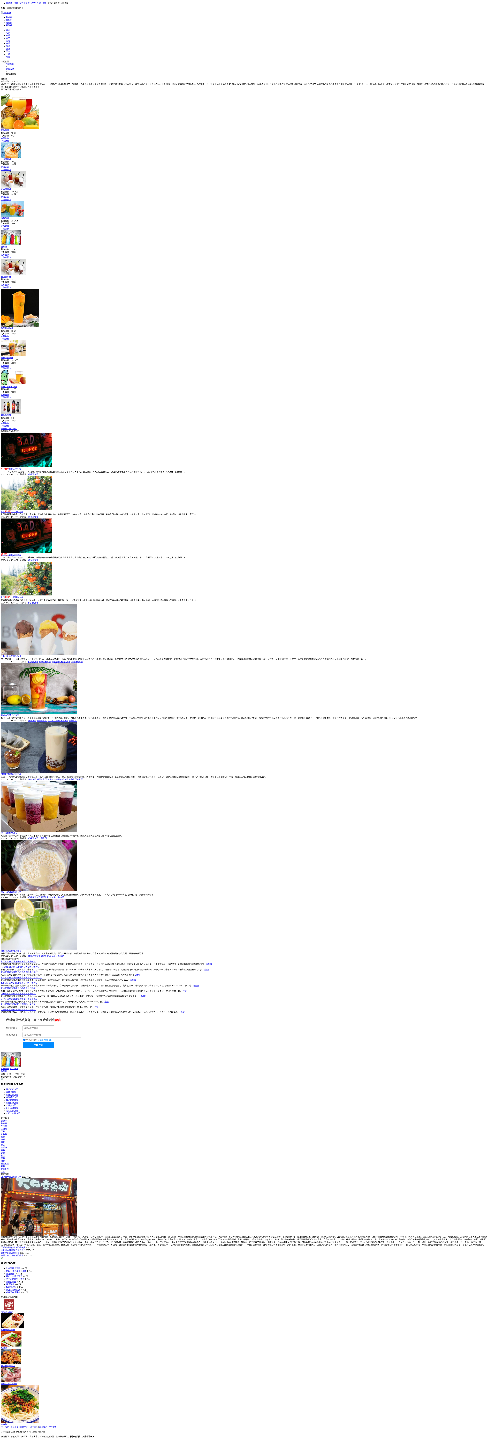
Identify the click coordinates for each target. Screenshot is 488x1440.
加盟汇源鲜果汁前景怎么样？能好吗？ (18, 988)
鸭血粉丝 (5, 1169)
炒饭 (3, 1166)
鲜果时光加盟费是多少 (11, 951)
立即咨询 (38, 1045)
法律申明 (24, 1427)
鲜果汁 (4, 247)
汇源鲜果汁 (6, 159)
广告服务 (53, 1427)
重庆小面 (5, 1163)
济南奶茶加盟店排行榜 (11, 774)
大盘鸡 (4, 1121)
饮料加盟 (32, 720)
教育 (8, 46)
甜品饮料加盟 (54, 720)
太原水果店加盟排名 (10, 1253)
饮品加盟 (43, 838)
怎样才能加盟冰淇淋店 (11, 656)
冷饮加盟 (56, 662)
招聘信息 (34, 1427)
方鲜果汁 (5, 218)
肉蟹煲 (4, 1129)
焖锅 (3, 1150)
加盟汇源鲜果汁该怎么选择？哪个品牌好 (19, 972)
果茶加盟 (73, 720)
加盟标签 (10, 69)
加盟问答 (32, 3)
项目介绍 (14, 1069)
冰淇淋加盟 (65, 662)
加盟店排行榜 (11, 469)
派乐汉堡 (10, 1284)
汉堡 (3, 1139)
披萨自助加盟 (12, 1100)
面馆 (3, 1131)
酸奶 (3, 1137)
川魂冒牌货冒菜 (13, 1268)
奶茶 (3, 1145)
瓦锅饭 (4, 1134)
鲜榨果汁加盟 (34, 897)
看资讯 (9, 23)
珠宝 (8, 57)
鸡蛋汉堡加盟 (12, 1103)
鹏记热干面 (11, 1282)
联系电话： (12, 1035)
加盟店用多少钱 (12, 511)
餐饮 (8, 33)
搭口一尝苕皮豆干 (14, 1276)
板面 (3, 1155)
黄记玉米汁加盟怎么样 (11, 892)
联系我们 (43, 1427)
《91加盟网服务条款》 (45, 1040)
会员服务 (15, 1427)
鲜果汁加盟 (33, 474)
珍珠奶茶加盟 (34, 956)
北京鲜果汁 (6, 189)
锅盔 (3, 1153)
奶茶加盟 (64, 779)
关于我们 (5, 1427)
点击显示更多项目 (9, 429)
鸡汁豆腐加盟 (12, 1095)
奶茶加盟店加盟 (76, 779)
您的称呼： (12, 1028)
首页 (8, 30)
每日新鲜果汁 (7, 358)
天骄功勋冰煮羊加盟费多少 (13, 1247)
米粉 (3, 1142)
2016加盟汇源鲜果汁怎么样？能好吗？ (18, 1010)
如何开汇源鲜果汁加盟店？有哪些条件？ (19, 983)
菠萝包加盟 (11, 1092)
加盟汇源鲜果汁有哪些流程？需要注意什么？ (21, 977)
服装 (8, 35)
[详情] (209, 964)
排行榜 (9, 3)
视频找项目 (42, 3)
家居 (8, 43)
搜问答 (9, 25)
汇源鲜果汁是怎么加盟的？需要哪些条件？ (20, 967)
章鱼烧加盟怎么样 (11, 1177)
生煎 (3, 1171)
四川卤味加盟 (12, 1108)
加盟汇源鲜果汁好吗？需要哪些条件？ (18, 1004)
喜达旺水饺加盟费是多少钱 (13, 1250)
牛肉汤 (4, 1126)
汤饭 (3, 1158)
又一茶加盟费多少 (9, 833)
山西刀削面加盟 (13, 1113)
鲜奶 (3, 1161)
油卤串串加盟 (12, 1089)
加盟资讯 (23, 3)
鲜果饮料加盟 (45, 662)
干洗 (8, 54)
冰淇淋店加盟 (77, 662)
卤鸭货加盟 (11, 1105)
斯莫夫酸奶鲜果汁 (9, 387)
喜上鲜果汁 (6, 277)
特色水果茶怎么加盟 (10, 715)
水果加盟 (64, 720)
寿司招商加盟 (12, 1111)
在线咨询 (5, 138)
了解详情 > (6, 141)
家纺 (8, 38)
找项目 (16, 3)
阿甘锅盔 (10, 1274)
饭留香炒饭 (11, 1287)
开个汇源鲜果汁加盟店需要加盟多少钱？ (19, 999)
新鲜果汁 (5, 130)
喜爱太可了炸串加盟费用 (12, 1255)
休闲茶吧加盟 (12, 1097)
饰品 (8, 49)
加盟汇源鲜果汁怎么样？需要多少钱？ (18, 961)
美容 (8, 41)
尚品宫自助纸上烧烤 (15, 1279)
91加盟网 (10, 64)
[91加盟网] (6, 13)
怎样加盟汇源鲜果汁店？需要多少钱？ (18, 993)
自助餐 (4, 1147)
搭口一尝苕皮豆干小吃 (16, 1271)
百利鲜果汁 (6, 415)
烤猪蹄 (4, 1123)
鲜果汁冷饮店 (7, 328)
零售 (8, 51)
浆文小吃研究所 (13, 1290)
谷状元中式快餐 (13, 1292)
